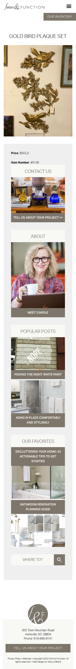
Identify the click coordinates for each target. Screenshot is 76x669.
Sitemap (27, 659)
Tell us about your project (38, 648)
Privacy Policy (14, 659)
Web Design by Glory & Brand (46, 662)
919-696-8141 (43, 638)
